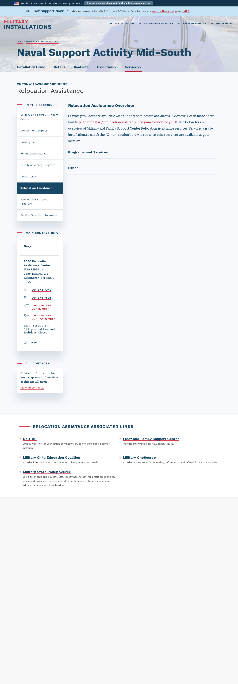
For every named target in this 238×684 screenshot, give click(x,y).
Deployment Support (34, 130)
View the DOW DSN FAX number (43, 317)
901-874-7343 (41, 289)
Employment (29, 142)
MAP (34, 342)
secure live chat (163, 11)
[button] (118, 3)
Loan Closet (28, 176)
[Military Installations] (27, 28)
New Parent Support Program (34, 201)
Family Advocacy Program (37, 165)
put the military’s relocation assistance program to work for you (126, 122)
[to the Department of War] (16, 3)
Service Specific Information (39, 215)
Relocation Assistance (36, 188)
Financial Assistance (33, 153)
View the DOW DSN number (42, 307)
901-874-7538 (41, 297)
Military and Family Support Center (39, 117)
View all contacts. (32, 387)
